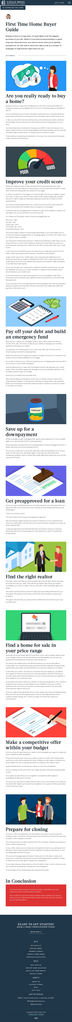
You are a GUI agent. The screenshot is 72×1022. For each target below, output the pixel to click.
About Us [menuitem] (36, 981)
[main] (36, 457)
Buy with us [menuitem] (36, 945)
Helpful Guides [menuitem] (36, 973)
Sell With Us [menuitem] (36, 965)
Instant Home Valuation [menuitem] (36, 968)
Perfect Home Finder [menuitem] (36, 954)
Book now (35, 932)
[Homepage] (17, 3)
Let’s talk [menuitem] (36, 990)
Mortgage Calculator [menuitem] (36, 957)
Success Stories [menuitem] (36, 984)
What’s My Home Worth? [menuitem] (36, 970)
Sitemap (41, 1014)
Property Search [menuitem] (36, 951)
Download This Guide (13, 7)
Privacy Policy (32, 1014)
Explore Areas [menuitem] (36, 948)
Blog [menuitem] (36, 987)
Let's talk (59, 2)
